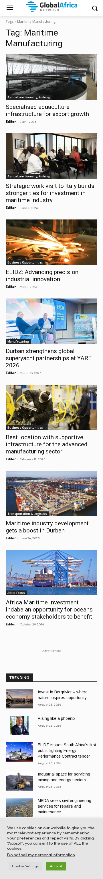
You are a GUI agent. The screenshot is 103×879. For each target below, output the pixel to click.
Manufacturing (18, 341)
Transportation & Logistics (27, 514)
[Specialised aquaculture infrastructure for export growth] (51, 77)
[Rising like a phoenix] (19, 725)
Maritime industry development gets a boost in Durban (47, 527)
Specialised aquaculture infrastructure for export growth (47, 110)
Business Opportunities (25, 262)
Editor (11, 122)
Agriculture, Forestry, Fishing (28, 97)
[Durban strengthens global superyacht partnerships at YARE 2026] (51, 321)
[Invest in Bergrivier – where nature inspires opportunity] (19, 698)
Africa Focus (16, 593)
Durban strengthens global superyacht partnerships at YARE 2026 (49, 358)
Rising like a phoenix (56, 718)
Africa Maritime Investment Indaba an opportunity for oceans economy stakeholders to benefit (49, 609)
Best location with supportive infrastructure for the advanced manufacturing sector (47, 444)
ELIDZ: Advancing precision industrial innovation (42, 276)
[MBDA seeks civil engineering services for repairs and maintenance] (19, 807)
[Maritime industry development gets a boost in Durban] (51, 493)
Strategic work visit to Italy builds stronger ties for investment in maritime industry (50, 193)
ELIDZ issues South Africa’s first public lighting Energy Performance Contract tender (67, 750)
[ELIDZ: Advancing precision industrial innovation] (51, 242)
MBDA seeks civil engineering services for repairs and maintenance (64, 806)
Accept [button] (56, 866)
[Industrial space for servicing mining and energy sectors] (19, 781)
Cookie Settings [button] (25, 866)
